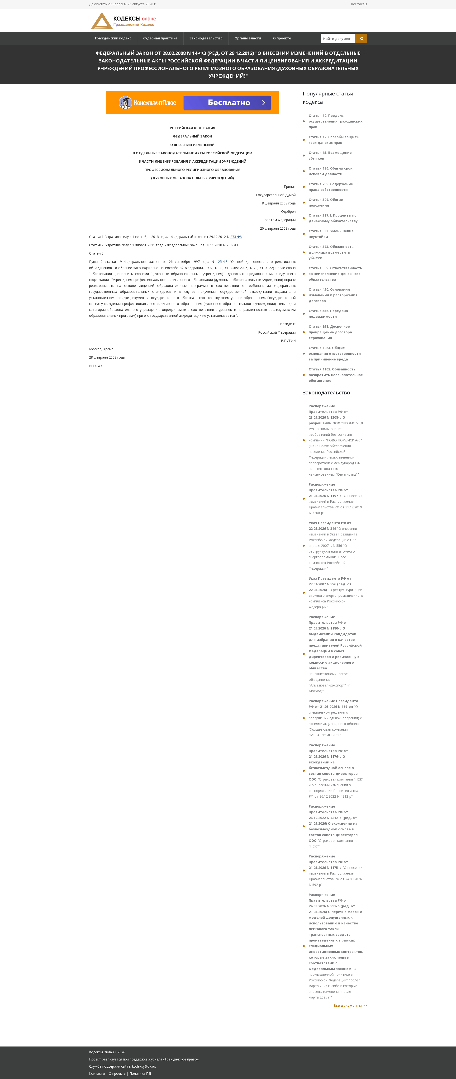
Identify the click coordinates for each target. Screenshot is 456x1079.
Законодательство (206, 38)
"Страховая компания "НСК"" (333, 826)
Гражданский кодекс (113, 38)
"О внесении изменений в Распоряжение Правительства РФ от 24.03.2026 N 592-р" (335, 870)
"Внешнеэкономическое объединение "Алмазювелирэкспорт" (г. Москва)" (335, 654)
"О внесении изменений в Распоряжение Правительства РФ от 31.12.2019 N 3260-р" (335, 498)
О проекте (282, 38)
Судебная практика (160, 38)
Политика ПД (140, 1073)
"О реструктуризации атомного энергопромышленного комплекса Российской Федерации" (336, 592)
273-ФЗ (236, 236)
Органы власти (248, 38)
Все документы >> (350, 1005)
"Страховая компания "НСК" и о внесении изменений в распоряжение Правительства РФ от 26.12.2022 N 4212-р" (336, 771)
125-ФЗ (222, 262)
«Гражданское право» (181, 1059)
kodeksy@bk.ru (143, 1066)
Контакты (359, 4)
